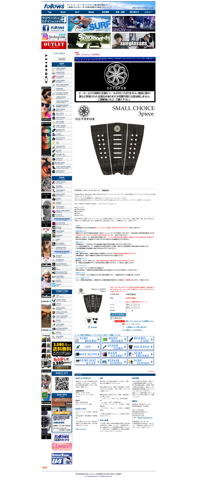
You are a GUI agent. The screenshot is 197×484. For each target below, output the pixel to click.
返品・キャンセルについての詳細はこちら (140, 321)
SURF (78, 54)
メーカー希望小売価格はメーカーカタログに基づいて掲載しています (98, 335)
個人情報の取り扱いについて (85, 474)
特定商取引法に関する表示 (105, 474)
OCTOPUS (96, 54)
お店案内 (118, 474)
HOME (76, 52)
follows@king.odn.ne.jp (145, 418)
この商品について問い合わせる (136, 327)
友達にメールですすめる (134, 330)
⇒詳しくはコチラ (81, 429)
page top (151, 371)
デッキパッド (86, 54)
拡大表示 (94, 327)
